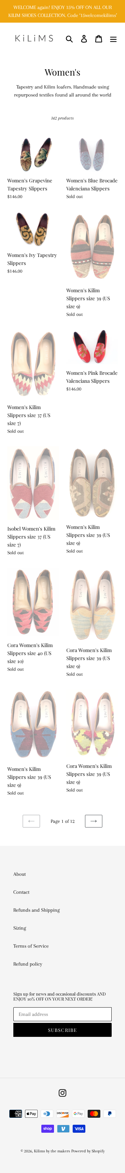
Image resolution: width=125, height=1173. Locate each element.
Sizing (19, 928)
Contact (21, 892)
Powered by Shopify (88, 1151)
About (19, 874)
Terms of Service (31, 946)
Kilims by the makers (52, 1151)
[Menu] (113, 38)
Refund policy (27, 964)
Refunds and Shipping (36, 910)
